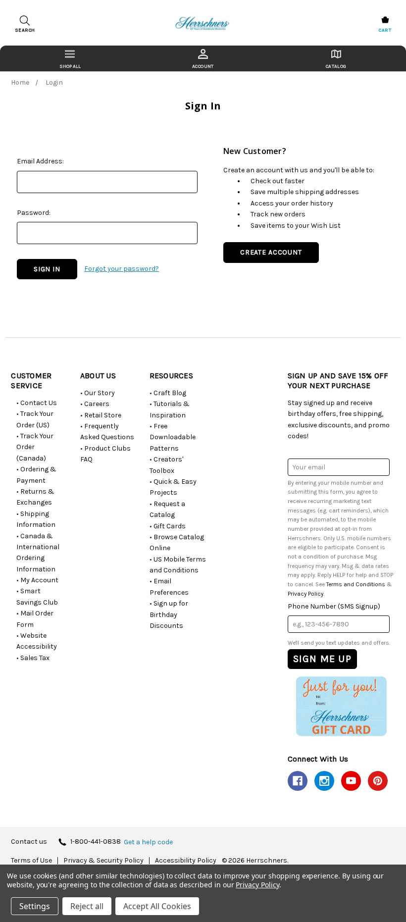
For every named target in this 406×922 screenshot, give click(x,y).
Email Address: (40, 161)
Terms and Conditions (355, 584)
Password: (34, 212)
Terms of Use (31, 860)
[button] (341, 706)
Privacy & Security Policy (103, 860)
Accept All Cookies (157, 906)
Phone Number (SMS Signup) (334, 606)
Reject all (86, 906)
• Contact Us (36, 403)
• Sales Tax (33, 658)
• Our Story (97, 393)
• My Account (37, 580)
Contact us (29, 842)
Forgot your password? (121, 268)
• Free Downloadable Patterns (173, 437)
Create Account (271, 252)
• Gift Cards (168, 526)
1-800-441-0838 (95, 842)
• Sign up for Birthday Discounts (169, 614)
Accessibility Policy (185, 860)
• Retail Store (100, 415)
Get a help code (148, 842)
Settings (34, 906)
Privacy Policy (305, 593)
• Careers (94, 404)
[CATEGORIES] (70, 58)
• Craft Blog (168, 393)
